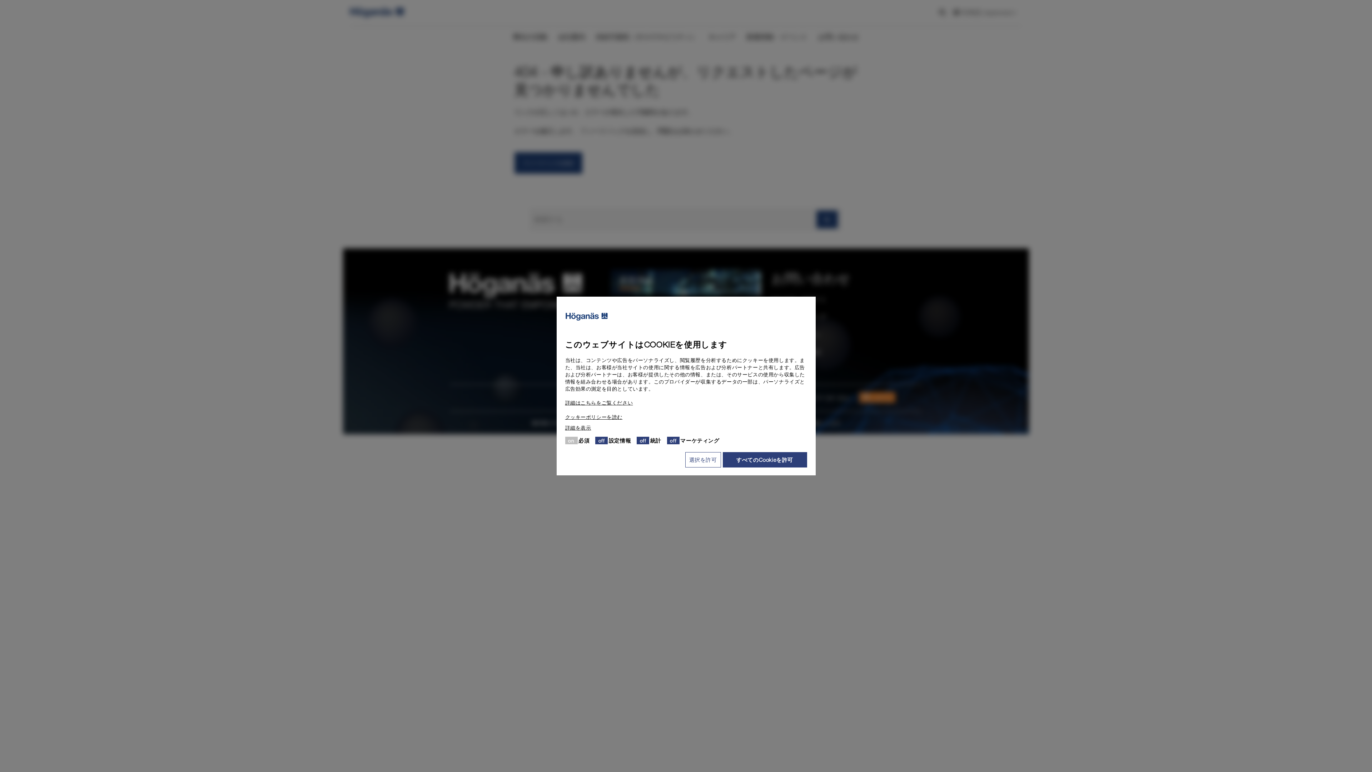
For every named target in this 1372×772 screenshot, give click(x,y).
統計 (655, 440)
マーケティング (699, 440)
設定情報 (620, 440)
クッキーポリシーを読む (594, 417)
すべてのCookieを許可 (764, 459)
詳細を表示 (578, 428)
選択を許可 (703, 459)
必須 (584, 440)
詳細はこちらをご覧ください (599, 403)
